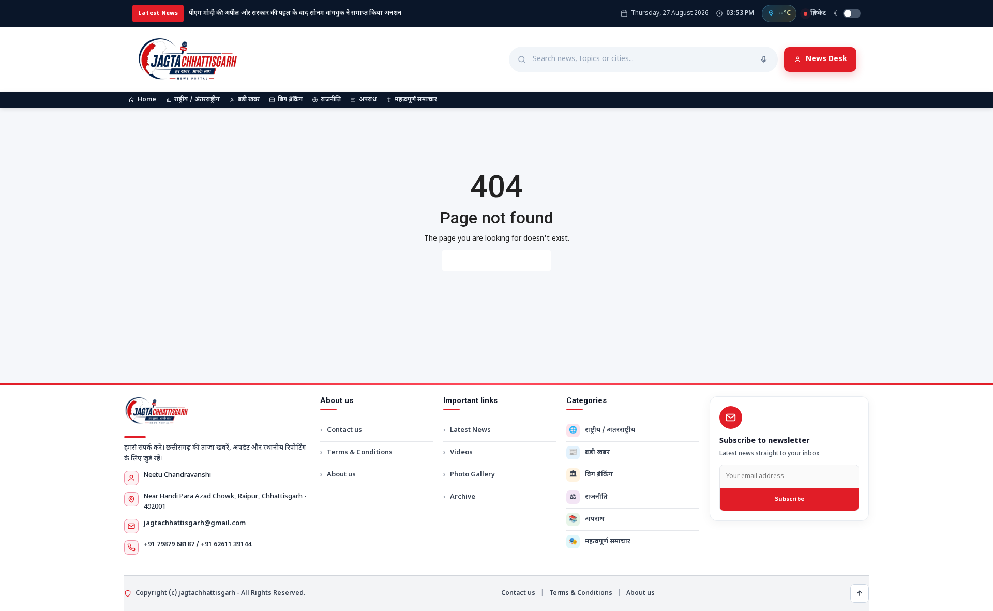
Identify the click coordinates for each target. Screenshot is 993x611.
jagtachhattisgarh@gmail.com (195, 523)
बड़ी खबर (249, 100)
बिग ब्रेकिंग (290, 100)
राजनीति (331, 100)
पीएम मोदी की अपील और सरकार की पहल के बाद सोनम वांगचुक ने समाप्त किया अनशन (295, 13)
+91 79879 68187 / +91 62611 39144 (197, 544)
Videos (461, 452)
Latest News (470, 430)
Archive (462, 497)
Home (147, 100)
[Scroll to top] (859, 593)
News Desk (826, 59)
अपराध (368, 100)
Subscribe (789, 499)
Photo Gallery (472, 474)
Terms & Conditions (360, 452)
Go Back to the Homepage (496, 260)
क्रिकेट (818, 13)
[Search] (764, 59)
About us (341, 474)
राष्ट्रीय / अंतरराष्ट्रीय (197, 100)
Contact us (344, 430)
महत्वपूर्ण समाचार (416, 100)
